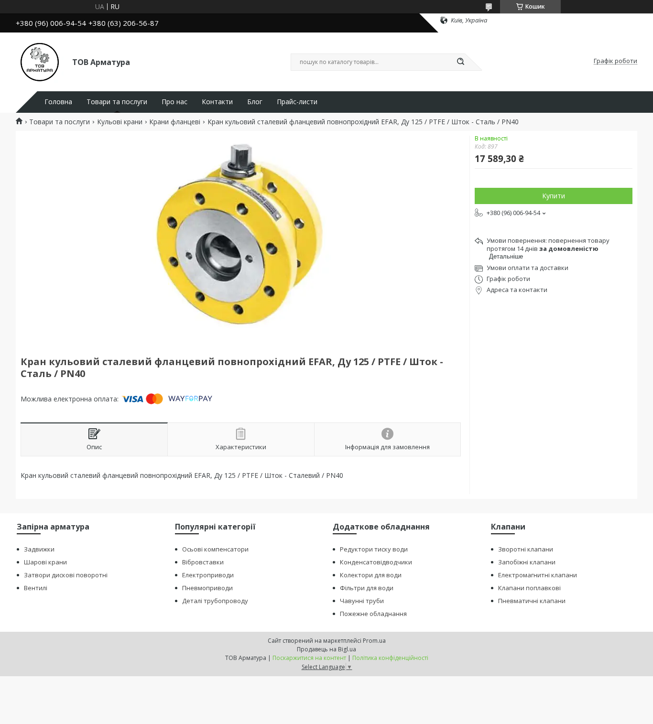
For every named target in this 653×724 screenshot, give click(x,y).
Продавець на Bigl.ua (326, 649)
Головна (58, 101)
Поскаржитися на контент (309, 658)
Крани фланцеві (174, 122)
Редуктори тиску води (374, 549)
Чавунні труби (362, 600)
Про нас (174, 101)
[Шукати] (460, 62)
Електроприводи (208, 575)
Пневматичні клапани (532, 600)
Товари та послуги (117, 101)
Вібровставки (203, 562)
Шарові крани (45, 562)
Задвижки (39, 549)
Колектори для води (371, 575)
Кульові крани (119, 122)
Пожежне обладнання (373, 613)
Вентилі (35, 588)
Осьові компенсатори (215, 549)
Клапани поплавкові (529, 588)
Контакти (217, 101)
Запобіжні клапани (526, 562)
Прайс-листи (297, 101)
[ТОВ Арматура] (40, 61)
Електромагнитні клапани (537, 575)
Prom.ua (374, 641)
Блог (254, 101)
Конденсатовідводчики (376, 562)
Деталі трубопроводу (215, 600)
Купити (553, 195)
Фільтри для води (366, 588)
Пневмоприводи (207, 588)
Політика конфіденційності (390, 658)
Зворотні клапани (525, 549)
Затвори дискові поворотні (66, 575)
